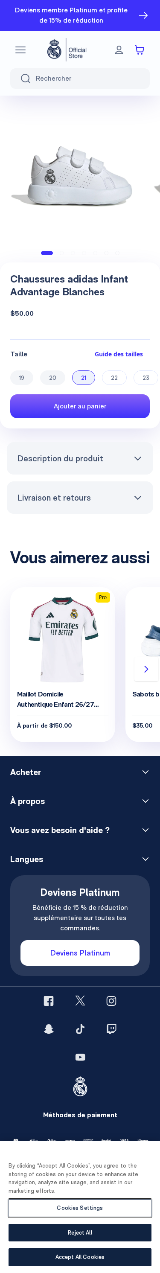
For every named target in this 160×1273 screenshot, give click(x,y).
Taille (18, 354)
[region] (80, 1207)
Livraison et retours (54, 497)
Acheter (25, 772)
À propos (27, 801)
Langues (26, 859)
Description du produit (60, 458)
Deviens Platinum (80, 952)
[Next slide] (146, 669)
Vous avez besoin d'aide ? (60, 830)
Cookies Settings (80, 1208)
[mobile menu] (20, 50)
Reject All (80, 1232)
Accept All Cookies (80, 1257)
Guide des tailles (119, 354)
